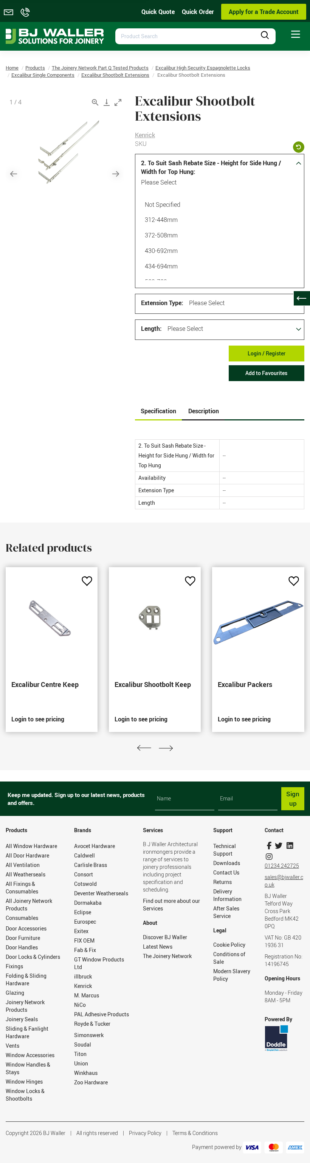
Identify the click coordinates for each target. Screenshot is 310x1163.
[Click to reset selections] (298, 147)
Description (203, 411)
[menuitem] (295, 34)
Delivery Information (227, 895)
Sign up (292, 798)
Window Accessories (30, 1055)
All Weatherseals (25, 874)
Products (35, 67)
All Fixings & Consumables (22, 887)
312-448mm (161, 220)
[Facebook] (269, 845)
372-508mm (161, 235)
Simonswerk (89, 1035)
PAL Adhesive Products (101, 1014)
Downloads (226, 863)
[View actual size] (95, 102)
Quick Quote (158, 12)
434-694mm (161, 266)
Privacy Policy (145, 1133)
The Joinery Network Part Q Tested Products (100, 67)
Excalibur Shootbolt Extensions (115, 74)
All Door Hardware (27, 855)
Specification (158, 411)
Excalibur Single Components (42, 74)
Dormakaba (88, 902)
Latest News (157, 946)
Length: (151, 328)
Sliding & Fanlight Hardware (27, 1032)
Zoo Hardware (91, 1082)
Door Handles (22, 947)
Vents (12, 1045)
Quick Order (198, 12)
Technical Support (224, 849)
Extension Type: (162, 303)
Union (81, 1063)
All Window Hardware (31, 846)
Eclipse (82, 912)
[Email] (8, 12)
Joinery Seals (22, 1019)
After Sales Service (226, 912)
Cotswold (85, 883)
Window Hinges (24, 1081)
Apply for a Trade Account (264, 12)
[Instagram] (269, 856)
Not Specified (162, 204)
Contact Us (226, 872)
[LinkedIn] (290, 845)
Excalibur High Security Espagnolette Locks (202, 67)
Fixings (14, 966)
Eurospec (85, 921)
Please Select (159, 182)
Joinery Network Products (25, 1006)
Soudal (82, 1044)
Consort (83, 874)
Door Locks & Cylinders (33, 956)
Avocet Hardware (94, 846)
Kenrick (145, 135)
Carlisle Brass (90, 864)
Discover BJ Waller (165, 937)
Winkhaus (86, 1072)
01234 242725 (282, 865)
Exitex (81, 931)
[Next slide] (116, 173)
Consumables (22, 917)
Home (12, 67)
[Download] (106, 102)
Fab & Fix (85, 950)
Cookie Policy (229, 944)
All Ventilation (23, 864)
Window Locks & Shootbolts (25, 1094)
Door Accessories (26, 928)
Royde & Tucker (92, 1023)
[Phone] (25, 12)
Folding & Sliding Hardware (26, 979)
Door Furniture (23, 937)
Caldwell (84, 855)
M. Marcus (86, 995)
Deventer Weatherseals (101, 893)
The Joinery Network (167, 956)
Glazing (15, 992)
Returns (222, 881)
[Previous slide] (14, 173)
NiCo (80, 1004)
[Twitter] (279, 845)
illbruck (83, 976)
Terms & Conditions (195, 1133)
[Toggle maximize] (118, 102)
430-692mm (161, 251)
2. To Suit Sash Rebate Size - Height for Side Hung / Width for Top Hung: (211, 167)
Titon (80, 1054)
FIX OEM (84, 940)
